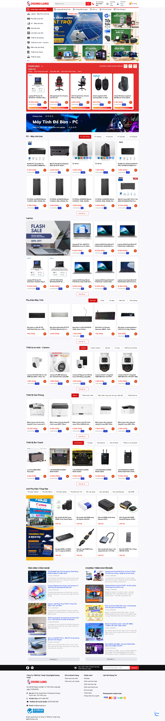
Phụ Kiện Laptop (61, 492)
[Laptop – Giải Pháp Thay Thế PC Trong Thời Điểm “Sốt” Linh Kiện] (37, 609)
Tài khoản (123, 1)
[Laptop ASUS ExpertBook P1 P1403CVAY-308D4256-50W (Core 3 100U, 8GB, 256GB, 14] (127, 232)
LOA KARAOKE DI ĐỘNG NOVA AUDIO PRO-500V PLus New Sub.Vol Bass (126, 471)
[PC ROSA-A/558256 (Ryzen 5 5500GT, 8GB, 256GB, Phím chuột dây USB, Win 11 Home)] (82, 186)
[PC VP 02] (105, 151)
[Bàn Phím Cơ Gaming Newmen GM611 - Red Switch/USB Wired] (105, 315)
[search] (88, 4)
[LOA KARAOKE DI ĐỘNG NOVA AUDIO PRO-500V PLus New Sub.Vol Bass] (128, 457)
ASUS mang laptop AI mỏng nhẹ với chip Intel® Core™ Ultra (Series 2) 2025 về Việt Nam (63, 618)
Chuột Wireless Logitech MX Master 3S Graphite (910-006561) (122, 97)
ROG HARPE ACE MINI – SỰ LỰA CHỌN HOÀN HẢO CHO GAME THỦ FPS (120, 645)
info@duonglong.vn (40, 705)
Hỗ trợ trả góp (88, 690)
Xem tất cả (81, 213)
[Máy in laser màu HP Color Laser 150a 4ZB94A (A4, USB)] (82, 410)
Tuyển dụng (87, 693)
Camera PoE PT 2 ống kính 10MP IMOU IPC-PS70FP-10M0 (104, 376)
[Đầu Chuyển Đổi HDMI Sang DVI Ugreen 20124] (128, 505)
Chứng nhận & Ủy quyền (91, 696)
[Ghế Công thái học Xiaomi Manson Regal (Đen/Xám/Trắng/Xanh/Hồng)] (80, 83)
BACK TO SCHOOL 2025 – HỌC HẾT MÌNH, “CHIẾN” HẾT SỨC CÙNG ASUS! (119, 624)
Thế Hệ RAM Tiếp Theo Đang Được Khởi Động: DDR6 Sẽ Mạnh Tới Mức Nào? (63, 572)
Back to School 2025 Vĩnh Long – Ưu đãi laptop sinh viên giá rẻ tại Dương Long (120, 606)
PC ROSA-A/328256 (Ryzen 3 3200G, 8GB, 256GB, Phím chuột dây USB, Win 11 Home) (37, 201)
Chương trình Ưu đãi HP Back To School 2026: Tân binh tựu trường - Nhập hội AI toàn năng (120, 572)
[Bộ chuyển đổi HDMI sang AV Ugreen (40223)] (85, 505)
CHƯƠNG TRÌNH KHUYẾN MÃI (99, 568)
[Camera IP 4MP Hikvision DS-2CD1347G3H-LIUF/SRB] (60, 362)
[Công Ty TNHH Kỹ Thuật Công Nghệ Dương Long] (38, 3)
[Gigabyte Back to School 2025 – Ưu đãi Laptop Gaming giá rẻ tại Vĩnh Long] (94, 594)
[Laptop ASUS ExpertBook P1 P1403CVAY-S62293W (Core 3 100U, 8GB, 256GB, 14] (105, 232)
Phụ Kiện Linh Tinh (76, 492)
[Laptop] (68, 53)
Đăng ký (134, 668)
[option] (82, 28)
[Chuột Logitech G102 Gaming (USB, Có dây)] (102, 83)
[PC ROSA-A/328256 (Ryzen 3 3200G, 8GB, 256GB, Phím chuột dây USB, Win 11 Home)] (37, 186)
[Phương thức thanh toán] (115, 698)
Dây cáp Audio (90, 492)
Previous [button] (57, 28)
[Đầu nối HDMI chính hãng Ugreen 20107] (107, 505)
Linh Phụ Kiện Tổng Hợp (37, 489)
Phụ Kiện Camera (33, 492)
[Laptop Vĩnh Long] (39, 527)
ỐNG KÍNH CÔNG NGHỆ (39, 568)
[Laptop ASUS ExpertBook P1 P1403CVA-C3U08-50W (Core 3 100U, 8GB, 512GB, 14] (105, 267)
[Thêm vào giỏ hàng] (45, 102)
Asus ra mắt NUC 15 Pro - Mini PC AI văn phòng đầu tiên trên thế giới (63, 638)
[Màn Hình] (125, 53)
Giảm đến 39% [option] (41, 71)
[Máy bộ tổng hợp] (82, 122)
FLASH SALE (34, 66)
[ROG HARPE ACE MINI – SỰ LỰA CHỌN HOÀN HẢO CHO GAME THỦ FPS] (94, 648)
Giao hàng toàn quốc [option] (71, 71)
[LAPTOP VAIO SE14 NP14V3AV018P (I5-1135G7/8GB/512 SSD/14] (60, 267)
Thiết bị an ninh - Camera (37, 347)
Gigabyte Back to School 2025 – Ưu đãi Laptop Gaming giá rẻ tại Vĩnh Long (120, 586)
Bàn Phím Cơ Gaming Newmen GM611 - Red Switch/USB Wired (102, 329)
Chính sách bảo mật (90, 684)
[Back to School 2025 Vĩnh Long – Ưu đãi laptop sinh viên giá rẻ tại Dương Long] (94, 613)
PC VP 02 (98, 163)
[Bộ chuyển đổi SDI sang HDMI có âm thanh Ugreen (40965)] (64, 505)
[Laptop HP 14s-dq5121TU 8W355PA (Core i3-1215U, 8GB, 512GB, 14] (82, 232)
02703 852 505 (53, 702)
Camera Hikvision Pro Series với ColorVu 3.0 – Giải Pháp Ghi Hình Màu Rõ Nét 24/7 (63, 586)
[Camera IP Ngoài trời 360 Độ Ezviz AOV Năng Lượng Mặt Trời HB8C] (82, 362)
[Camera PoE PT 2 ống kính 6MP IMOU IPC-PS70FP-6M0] (128, 362)
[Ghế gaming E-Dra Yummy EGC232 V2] (59, 83)
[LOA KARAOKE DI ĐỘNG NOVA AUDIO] (60, 457)
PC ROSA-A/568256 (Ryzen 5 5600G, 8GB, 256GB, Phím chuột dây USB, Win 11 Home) (105, 201)
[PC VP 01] (82, 151)
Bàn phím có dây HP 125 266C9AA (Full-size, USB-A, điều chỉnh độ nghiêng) (37, 329)
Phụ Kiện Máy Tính (34, 300)
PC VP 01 (76, 163)
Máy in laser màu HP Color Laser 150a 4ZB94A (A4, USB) (81, 424)
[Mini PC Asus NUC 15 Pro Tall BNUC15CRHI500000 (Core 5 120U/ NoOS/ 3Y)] (128, 186)
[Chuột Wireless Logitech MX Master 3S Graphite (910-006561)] (123, 83)
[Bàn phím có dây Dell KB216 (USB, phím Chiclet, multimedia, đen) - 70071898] (82, 315)
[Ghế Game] (125, 20)
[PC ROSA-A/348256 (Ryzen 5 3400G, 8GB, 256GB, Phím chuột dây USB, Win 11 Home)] (60, 186)
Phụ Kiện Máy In (47, 492)
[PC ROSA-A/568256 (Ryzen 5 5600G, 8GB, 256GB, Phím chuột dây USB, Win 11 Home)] (105, 186)
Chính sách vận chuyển (72, 681)
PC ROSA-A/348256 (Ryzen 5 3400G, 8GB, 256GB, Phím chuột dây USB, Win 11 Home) (60, 201)
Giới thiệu (87, 678)
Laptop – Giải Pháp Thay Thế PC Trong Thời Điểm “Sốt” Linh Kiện (62, 604)
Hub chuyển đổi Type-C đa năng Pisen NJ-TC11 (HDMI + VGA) (107, 551)
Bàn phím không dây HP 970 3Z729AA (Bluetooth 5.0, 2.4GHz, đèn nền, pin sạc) (59, 329)
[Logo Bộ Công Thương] (35, 711)
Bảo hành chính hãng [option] (55, 71)
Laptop (29, 218)
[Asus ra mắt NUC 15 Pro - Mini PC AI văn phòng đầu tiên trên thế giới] (37, 646)
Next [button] (107, 28)
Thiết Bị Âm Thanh (34, 442)
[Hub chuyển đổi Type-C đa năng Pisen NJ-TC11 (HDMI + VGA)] (107, 537)
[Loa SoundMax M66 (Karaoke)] (37, 457)
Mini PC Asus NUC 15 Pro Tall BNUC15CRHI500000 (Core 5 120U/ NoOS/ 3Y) (128, 201)
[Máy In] (125, 36)
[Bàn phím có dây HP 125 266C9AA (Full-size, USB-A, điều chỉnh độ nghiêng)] (37, 315)
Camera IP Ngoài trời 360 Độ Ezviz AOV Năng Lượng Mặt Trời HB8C (82, 376)
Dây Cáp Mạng (104, 492)
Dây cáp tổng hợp (118, 492)
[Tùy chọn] (66, 102)
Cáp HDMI (131, 492)
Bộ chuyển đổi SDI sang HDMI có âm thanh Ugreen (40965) (64, 519)
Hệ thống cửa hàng (112, 3)
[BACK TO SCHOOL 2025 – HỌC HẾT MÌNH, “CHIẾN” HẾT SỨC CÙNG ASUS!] (94, 632)
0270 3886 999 (99, 4)
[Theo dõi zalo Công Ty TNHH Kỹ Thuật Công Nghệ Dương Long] (32, 667)
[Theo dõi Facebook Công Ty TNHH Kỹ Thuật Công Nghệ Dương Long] (27, 667)
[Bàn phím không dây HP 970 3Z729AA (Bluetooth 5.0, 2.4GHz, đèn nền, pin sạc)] (60, 315)
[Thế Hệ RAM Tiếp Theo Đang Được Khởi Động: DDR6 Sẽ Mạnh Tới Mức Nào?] (37, 577)
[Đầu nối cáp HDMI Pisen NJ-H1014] (85, 537)
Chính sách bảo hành (71, 678)
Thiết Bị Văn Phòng (35, 395)
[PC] (96, 53)
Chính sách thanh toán (91, 687)
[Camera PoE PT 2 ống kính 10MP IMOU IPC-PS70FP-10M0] (105, 362)
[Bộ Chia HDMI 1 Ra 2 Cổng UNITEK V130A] (128, 537)
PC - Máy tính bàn (34, 136)
